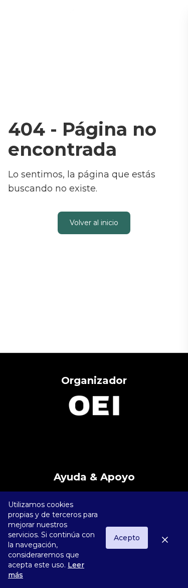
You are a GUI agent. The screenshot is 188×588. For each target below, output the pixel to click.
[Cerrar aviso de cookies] (169, 540)
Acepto (127, 537)
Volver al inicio (94, 222)
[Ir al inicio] (62, 20)
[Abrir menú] (171, 20)
